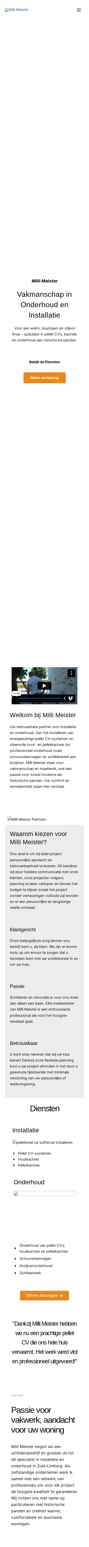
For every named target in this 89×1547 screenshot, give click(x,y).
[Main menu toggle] (79, 10)
